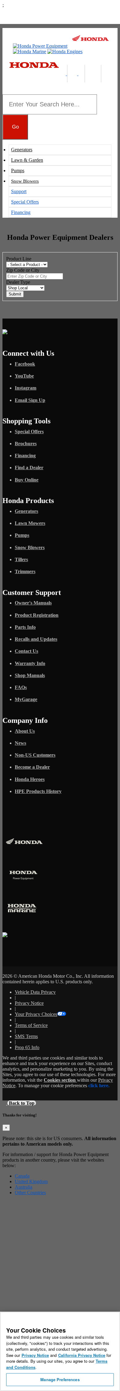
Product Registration (36, 615)
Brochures (26, 443)
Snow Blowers (25, 181)
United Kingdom (31, 1181)
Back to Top (21, 1103)
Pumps (17, 170)
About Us (25, 731)
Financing (20, 212)
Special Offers (25, 201)
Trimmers (25, 571)
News (20, 743)
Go (15, 127)
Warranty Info (30, 663)
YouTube (24, 375)
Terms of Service (31, 1025)
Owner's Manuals (33, 602)
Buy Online (26, 479)
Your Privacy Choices (36, 1014)
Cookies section (60, 1080)
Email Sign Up (30, 400)
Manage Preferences (59, 1379)
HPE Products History (38, 791)
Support (18, 191)
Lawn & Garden (27, 160)
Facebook (25, 364)
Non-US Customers (35, 755)
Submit (15, 294)
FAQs (21, 687)
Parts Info (25, 627)
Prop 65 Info (27, 1047)
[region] (60, 1351)
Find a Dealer (29, 467)
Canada (22, 1176)
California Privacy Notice (81, 1355)
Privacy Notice (29, 1003)
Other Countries (30, 1192)
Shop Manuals (30, 675)
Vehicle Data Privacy (35, 992)
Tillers (21, 559)
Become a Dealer (32, 767)
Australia (23, 1187)
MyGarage (26, 699)
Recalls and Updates (36, 639)
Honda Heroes (30, 779)
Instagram (25, 387)
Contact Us (26, 651)
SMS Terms (26, 1036)
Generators (21, 149)
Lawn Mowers (30, 523)
